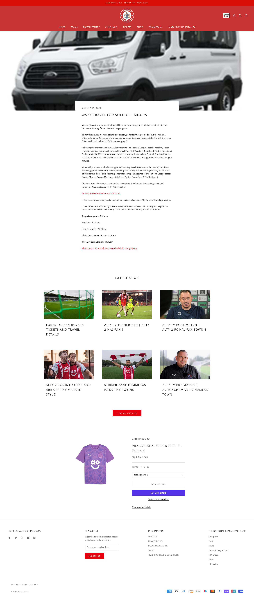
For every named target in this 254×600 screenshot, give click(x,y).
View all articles (126, 413)
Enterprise (213, 536)
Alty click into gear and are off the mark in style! (68, 389)
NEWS (62, 27)
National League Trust (218, 550)
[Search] (240, 15)
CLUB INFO (111, 27)
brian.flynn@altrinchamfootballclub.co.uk (101, 193)
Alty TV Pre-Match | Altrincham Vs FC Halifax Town (185, 389)
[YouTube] (28, 537)
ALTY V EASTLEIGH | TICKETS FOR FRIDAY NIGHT (127, 3)
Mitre (210, 559)
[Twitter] (144, 467)
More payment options (158, 499)
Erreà (210, 541)
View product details (141, 507)
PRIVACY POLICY (155, 541)
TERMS (151, 550)
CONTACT (152, 536)
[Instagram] (22, 537)
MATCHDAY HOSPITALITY (182, 27)
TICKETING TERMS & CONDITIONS (163, 554)
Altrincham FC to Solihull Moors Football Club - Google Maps (109, 248)
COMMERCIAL (156, 27)
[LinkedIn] (34, 537)
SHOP (140, 27)
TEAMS (74, 27)
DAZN (211, 545)
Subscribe (94, 556)
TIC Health (213, 564)
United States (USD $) (23, 584)
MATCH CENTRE (91, 27)
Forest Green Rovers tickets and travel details (65, 329)
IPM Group (213, 554)
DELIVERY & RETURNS (158, 545)
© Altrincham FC (19, 591)
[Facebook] (141, 467)
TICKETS (127, 27)
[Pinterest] (148, 467)
